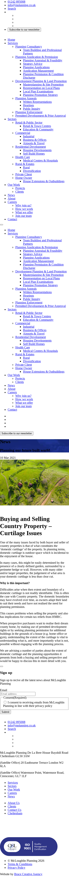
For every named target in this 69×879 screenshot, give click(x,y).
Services (13, 43)
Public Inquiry (31, 108)
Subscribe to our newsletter (24, 29)
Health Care (22, 157)
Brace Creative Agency (28, 874)
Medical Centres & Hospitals (40, 160)
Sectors (12, 119)
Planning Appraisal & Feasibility (42, 60)
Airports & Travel (33, 143)
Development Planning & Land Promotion (41, 81)
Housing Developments (37, 150)
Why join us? (23, 205)
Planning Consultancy (28, 46)
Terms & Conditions (20, 864)
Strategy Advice (32, 63)
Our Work (14, 184)
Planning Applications (36, 67)
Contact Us (14, 809)
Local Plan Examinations (38, 91)
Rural (26, 167)
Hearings (28, 105)
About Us (14, 803)
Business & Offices (34, 139)
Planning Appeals (26, 98)
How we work (24, 208)
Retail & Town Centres (37, 126)
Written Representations (37, 101)
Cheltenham (15, 813)
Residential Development (30, 146)
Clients (19, 191)
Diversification (32, 170)
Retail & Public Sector (28, 122)
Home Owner (23, 177)
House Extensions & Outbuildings (43, 181)
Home (11, 39)
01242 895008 (16, 1)
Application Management (38, 70)
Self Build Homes (34, 153)
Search (12, 8)
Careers (12, 202)
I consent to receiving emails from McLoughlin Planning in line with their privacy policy (33, 704)
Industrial (28, 136)
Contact (12, 219)
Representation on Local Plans (41, 88)
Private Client (23, 174)
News (11, 195)
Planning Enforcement (28, 112)
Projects (20, 188)
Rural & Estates (24, 164)
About (11, 198)
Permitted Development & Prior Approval (40, 115)
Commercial (22, 133)
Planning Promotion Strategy (40, 95)
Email (3, 690)
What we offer (24, 212)
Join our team (23, 215)
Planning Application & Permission (36, 57)
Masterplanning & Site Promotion (43, 84)
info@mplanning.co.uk (22, 5)
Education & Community (38, 129)
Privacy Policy (16, 867)
